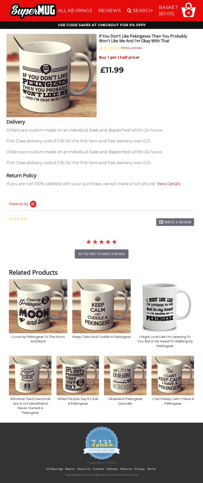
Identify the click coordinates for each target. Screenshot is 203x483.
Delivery (112, 469)
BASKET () (168, 10)
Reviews (110, 10)
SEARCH (141, 10)
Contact (98, 469)
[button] (175, 222)
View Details (168, 183)
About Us (83, 469)
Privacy (139, 469)
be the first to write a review (101, 254)
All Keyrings (75, 10)
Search (70, 469)
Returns (126, 469)
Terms (151, 469)
